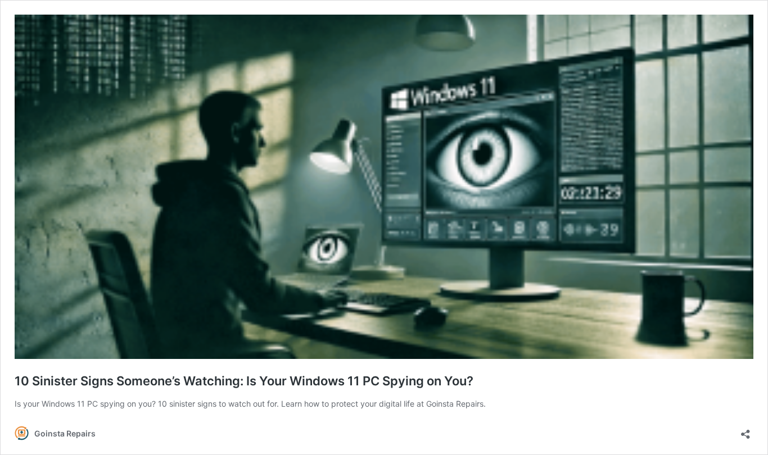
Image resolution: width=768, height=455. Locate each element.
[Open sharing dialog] (745, 430)
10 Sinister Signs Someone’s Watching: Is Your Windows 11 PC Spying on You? (244, 381)
